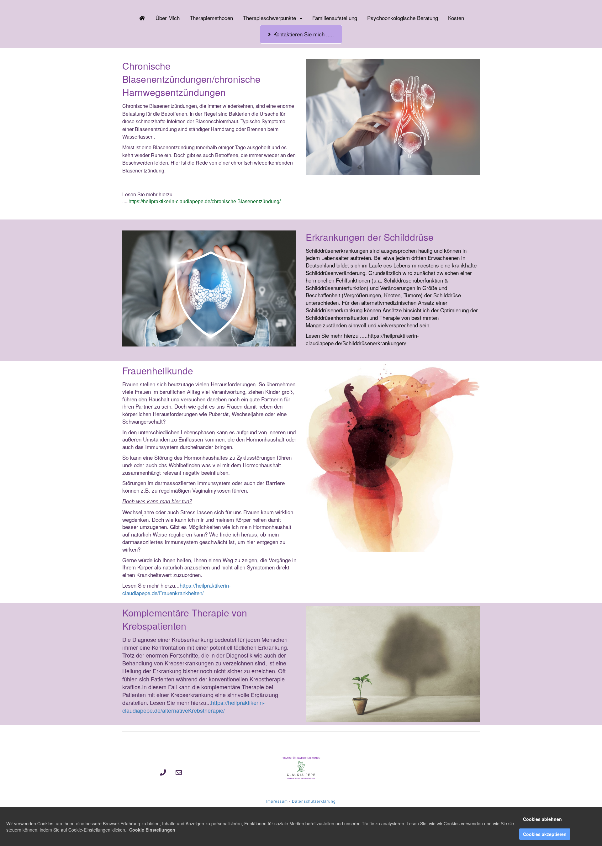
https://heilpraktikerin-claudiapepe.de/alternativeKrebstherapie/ (193, 706)
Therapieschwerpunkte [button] (271, 18)
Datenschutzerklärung (314, 801)
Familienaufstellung (334, 18)
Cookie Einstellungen (152, 830)
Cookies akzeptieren (545, 834)
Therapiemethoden (211, 18)
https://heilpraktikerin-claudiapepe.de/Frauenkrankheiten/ (176, 589)
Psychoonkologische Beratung (402, 18)
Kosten (456, 18)
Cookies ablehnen (542, 819)
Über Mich (168, 18)
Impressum (277, 801)
